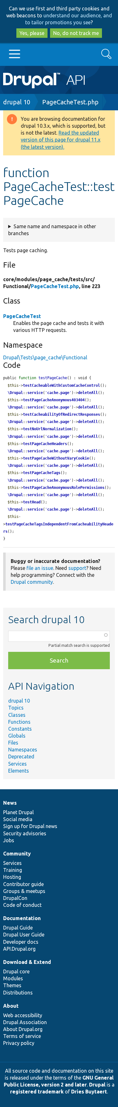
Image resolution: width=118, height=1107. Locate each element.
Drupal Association (25, 1022)
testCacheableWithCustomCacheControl (61, 385)
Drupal (97, 1084)
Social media (17, 819)
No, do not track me (76, 33)
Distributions (18, 992)
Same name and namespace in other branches (52, 229)
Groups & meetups (24, 891)
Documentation (22, 918)
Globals (16, 736)
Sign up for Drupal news (30, 826)
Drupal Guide (18, 927)
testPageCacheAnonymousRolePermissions (63, 487)
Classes (16, 715)
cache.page (58, 393)
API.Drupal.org (19, 949)
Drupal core (16, 971)
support (77, 568)
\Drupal (15, 393)
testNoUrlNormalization (47, 429)
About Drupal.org (22, 1029)
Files (13, 742)
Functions (19, 722)
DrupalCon (15, 898)
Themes (12, 985)
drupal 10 (16, 102)
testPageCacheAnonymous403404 (54, 400)
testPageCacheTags (41, 473)
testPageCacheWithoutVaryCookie (56, 458)
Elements (18, 771)
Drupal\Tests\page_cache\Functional (45, 357)
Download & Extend (27, 962)
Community (17, 853)
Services (17, 764)
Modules (13, 978)
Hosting (12, 877)
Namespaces (22, 749)
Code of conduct (22, 905)
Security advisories (24, 833)
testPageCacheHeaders (45, 444)
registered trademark (37, 1091)
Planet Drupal (18, 812)
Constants (20, 729)
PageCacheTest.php (70, 102)
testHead (32, 502)
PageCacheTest (22, 316)
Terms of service (22, 1036)
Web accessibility (22, 1015)
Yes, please (32, 33)
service (35, 393)
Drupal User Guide (23, 934)
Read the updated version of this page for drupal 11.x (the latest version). (60, 139)
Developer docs (20, 942)
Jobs (8, 840)
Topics (16, 707)
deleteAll (88, 393)
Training (12, 870)
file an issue (39, 568)
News (10, 803)
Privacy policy (18, 1043)
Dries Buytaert (89, 1091)
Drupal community (32, 582)
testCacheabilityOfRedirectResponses (61, 414)
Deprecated (21, 756)
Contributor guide (23, 884)
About (11, 1006)
